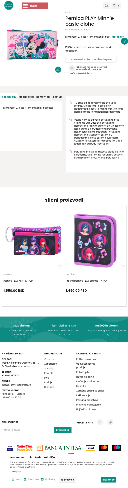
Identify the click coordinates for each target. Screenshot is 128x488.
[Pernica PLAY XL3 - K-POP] (33, 240)
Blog (46, 377)
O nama (49, 359)
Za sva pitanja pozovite (21, 330)
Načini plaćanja (85, 376)
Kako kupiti (82, 372)
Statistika (33, 479)
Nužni (19, 479)
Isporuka (81, 386)
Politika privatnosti (86, 359)
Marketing (50, 479)
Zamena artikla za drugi (90, 390)
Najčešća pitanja (86, 409)
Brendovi (49, 387)
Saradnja (49, 368)
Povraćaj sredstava (87, 400)
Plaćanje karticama (87, 381)
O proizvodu (8, 96)
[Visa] (10, 448)
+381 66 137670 (10, 375)
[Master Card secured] (25, 448)
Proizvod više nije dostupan (91, 59)
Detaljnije (118, 36)
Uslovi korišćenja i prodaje (86, 365)
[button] (106, 5)
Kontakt (48, 373)
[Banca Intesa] (59, 448)
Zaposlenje (50, 363)
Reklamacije (83, 395)
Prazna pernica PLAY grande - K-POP (87, 280)
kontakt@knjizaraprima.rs (105, 111)
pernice (8, 274)
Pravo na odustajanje (88, 404)
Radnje (48, 382)
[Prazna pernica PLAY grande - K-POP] (95, 240)
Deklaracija (26, 96)
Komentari (43, 96)
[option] (9, 97)
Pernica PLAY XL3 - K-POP (18, 280)
